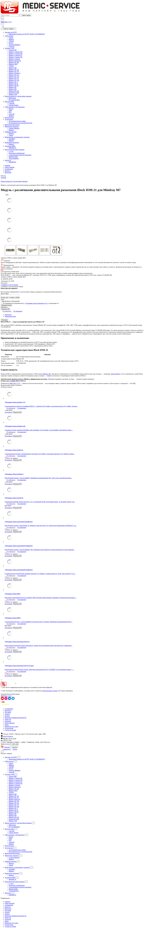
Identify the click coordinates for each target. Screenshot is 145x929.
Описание (8, 314)
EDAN (11, 43)
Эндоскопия (9, 119)
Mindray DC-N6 (14, 80)
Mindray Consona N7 (15, 55)
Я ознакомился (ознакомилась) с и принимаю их (31, 303)
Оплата (7, 714)
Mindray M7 (13, 87)
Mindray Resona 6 (14, 73)
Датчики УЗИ (9, 48)
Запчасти (8, 160)
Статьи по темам (10, 730)
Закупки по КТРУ (11, 32)
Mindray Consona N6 (15, 57)
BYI (10, 112)
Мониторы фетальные (12, 125)
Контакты (8, 172)
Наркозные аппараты (12, 142)
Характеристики (10, 316)
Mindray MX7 (13, 64)
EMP (10, 110)
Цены (7, 725)
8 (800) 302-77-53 (14, 383)
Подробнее (8, 412)
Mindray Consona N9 (15, 52)
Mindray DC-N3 (14, 77)
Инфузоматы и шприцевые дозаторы (17, 137)
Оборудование (9, 167)
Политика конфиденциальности (15, 717)
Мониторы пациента (12, 126)
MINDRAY (12, 148)
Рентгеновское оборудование (14, 149)
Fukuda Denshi (13, 105)
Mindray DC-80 (14, 62)
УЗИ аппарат (9, 36)
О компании (9, 169)
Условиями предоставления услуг (36, 303)
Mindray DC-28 (14, 71)
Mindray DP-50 (14, 85)
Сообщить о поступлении (9, 285)
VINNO (11, 41)
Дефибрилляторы (10, 132)
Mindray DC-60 (14, 91)
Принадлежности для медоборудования (18, 96)
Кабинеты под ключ (11, 726)
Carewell (11, 46)
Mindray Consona (14, 59)
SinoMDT (12, 139)
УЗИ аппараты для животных (15, 107)
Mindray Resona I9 (15, 61)
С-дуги (11, 151)
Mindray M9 (13, 68)
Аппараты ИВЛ (10, 146)
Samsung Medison (14, 45)
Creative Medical (14, 128)
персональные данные (50, 691)
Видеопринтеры (14, 100)
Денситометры (14, 158)
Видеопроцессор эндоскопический (20, 123)
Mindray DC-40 (14, 75)
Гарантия (8, 721)
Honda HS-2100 (14, 93)
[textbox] (10, 15)
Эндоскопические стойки (17, 121)
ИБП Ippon (12, 98)
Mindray (11, 39)
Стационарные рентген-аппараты (20, 155)
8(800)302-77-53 (6, 22)
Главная (7, 165)
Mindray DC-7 (13, 82)
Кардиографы (9, 101)
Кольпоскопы (9, 117)
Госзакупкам (9, 728)
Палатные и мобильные (17, 153)
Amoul (11, 135)
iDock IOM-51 (115, 374)
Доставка (8, 712)
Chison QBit (13, 50)
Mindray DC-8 (13, 84)
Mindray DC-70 (14, 78)
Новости (8, 171)
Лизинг (7, 716)
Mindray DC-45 (14, 69)
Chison (11, 37)
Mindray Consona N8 (15, 53)
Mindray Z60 (13, 94)
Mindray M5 (13, 89)
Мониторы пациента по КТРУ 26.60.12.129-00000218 (27, 34)
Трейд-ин (8, 719)
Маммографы (13, 157)
